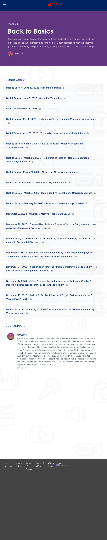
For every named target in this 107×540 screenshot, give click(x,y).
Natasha (22, 334)
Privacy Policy (19, 464)
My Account (8, 464)
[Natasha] (10, 336)
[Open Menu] (4, 5)
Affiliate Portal (51, 464)
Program (13, 24)
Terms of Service (29, 466)
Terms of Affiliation (40, 464)
